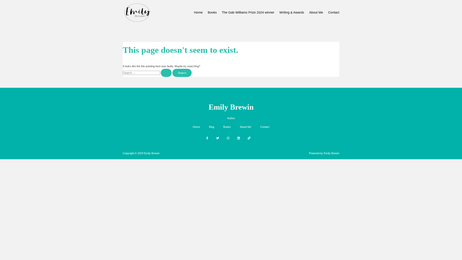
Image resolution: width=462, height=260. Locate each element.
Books (212, 12)
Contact (333, 12)
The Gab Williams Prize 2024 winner (248, 12)
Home (198, 12)
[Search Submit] (166, 73)
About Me (316, 12)
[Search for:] (147, 72)
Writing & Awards (291, 12)
